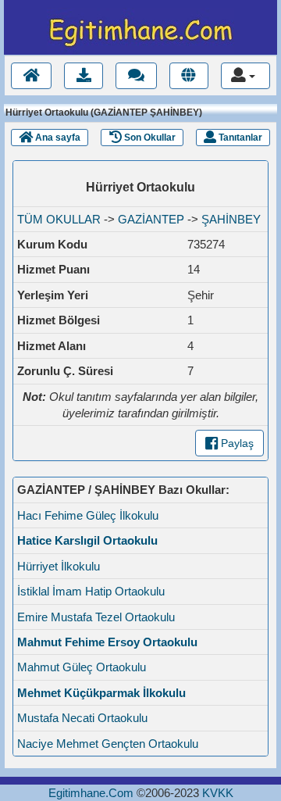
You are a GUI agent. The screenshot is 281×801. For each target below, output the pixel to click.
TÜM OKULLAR (59, 219)
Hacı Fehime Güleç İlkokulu (87, 515)
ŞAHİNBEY (231, 219)
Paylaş (236, 443)
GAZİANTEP (151, 219)
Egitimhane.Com (90, 792)
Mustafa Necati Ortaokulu (82, 717)
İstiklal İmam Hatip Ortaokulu (91, 591)
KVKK (217, 792)
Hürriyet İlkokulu (58, 566)
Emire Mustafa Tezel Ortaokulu (96, 617)
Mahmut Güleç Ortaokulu (81, 667)
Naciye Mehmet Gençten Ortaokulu (107, 743)
